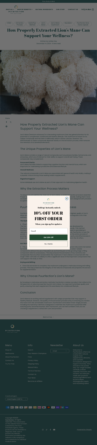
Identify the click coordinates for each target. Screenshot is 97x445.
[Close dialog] (66, 198)
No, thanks (48, 244)
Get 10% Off (48, 237)
